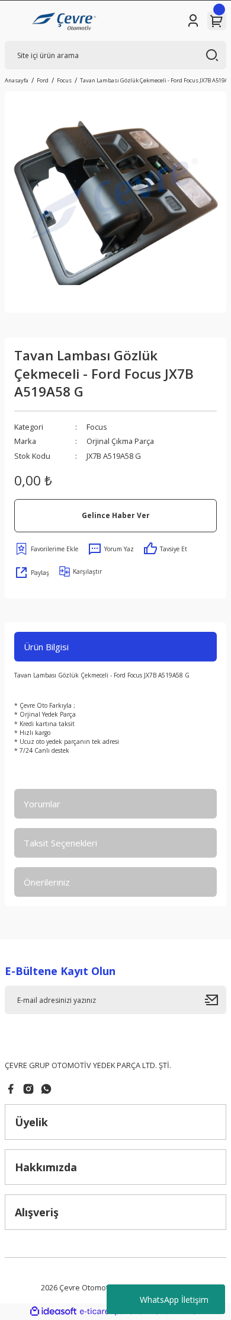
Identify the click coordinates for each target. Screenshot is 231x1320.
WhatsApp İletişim (174, 1299)
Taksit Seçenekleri (60, 843)
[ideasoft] (53, 1311)
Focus (96, 426)
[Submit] (215, 1000)
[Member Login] (193, 20)
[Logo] (65, 20)
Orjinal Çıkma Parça (120, 441)
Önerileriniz (47, 882)
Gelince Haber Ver (116, 515)
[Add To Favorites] (46, 549)
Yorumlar (42, 804)
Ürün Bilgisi (46, 647)
